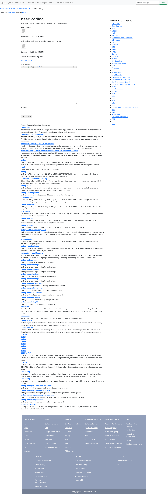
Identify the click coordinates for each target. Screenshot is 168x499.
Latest (13, 12)
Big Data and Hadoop (73, 424)
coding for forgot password (31, 293)
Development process (120, 117)
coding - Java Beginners (30, 192)
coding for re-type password (32, 400)
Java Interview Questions (121, 79)
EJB (113, 42)
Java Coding (25, 211)
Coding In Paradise (28, 404)
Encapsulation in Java (52, 432)
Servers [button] (68, 3)
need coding (25, 127)
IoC (113, 121)
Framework (116, 68)
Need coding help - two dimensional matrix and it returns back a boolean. (49, 151)
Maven (114, 59)
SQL (113, 105)
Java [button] (10, 3)
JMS (113, 47)
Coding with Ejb (27, 327)
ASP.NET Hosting (81, 464)
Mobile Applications (119, 63)
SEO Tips (129, 440)
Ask (9, 12)
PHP (113, 124)
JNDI (113, 93)
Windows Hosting (81, 476)
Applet (114, 91)
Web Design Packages (113, 443)
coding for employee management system (37, 395)
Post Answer (25, 64)
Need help (25, 306)
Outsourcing (89, 432)
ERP (86, 435)
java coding (25, 316)
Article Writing (40, 464)
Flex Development (91, 443)
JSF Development (91, 428)
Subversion (116, 114)
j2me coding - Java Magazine (32, 253)
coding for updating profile (31, 288)
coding (23, 160)
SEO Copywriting (41, 476)
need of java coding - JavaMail (32, 134)
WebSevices (116, 73)
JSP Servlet (116, 40)
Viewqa (13, 8)
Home (2, 8)
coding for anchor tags (30, 265)
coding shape (26, 186)
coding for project (28, 204)
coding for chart (27, 218)
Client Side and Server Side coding (34, 179)
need (23, 167)
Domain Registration (113, 447)
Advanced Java (29, 443)
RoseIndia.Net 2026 (89, 492)
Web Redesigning (111, 432)
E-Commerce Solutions (124, 461)
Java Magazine (117, 75)
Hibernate (115, 56)
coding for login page (29, 260)
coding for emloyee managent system (35, 390)
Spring (114, 54)
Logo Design (110, 439)
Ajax (113, 66)
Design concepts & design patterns (125, 107)
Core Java (68, 428)
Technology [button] (41, 3)
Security (115, 35)
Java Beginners (117, 89)
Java (25, 424)
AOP (113, 119)
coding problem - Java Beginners (33, 230)
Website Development (113, 424)
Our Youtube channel (52, 447)
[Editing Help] (73, 67)
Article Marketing (41, 486)
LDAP (114, 98)
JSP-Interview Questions (121, 77)
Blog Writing (39, 468)
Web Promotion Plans (134, 444)
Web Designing (111, 428)
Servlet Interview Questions (122, 82)
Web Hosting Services (83, 461)
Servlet (27, 451)
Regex (114, 31)
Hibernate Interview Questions (123, 84)
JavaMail (115, 45)
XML (113, 33)
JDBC (114, 28)
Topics (29, 12)
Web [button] (50, 3)
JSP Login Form (50, 443)
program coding (27, 197)
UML (113, 103)
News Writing (40, 472)
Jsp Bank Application (28, 60)
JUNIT (114, 86)
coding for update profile (30, 297)
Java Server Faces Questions (122, 38)
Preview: (24, 107)
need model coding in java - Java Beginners (37, 144)
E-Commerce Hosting (83, 472)
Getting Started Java (52, 424)
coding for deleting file (29, 302)
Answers (7, 8)
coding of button (27, 225)
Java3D (114, 49)
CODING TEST (26, 353)
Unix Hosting (80, 468)
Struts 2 (68, 447)
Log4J (114, 52)
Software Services (91, 424)
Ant (113, 110)
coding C (24, 172)
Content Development (43, 461)
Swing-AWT (116, 24)
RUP (113, 100)
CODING (24, 334)
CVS (113, 112)
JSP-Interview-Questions (25, 8)
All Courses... (69, 451)
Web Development (112, 435)
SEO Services (130, 430)
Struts (114, 70)
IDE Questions (117, 61)
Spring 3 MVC (50, 435)
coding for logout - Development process (36, 386)
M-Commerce (90, 439)
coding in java (26, 320)
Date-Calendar (117, 26)
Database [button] (30, 3)
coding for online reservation (32, 283)
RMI (113, 96)
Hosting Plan (79, 480)
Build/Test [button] (59, 3)
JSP (25, 447)
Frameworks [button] (19, 3)
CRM (117, 464)
